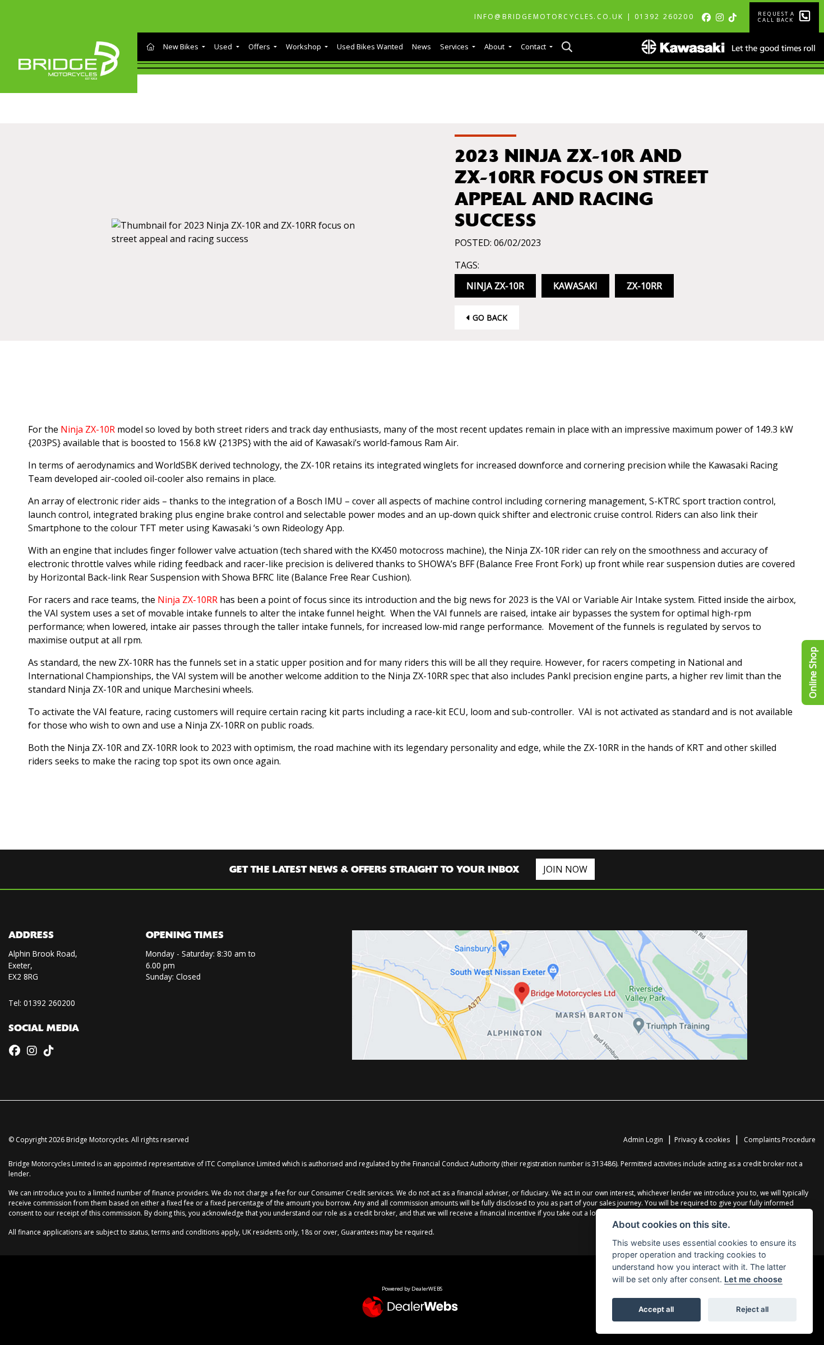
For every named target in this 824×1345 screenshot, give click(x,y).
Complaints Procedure (780, 1139)
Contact (534, 46)
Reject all (752, 1309)
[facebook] (708, 17)
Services (455, 46)
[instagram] (721, 17)
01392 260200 (664, 16)
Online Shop (813, 672)
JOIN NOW (565, 869)
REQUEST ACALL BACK (776, 17)
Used (224, 46)
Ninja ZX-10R (495, 286)
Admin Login (643, 1139)
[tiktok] (734, 17)
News (421, 46)
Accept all (656, 1309)
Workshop (304, 46)
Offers (260, 46)
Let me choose (753, 1279)
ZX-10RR (644, 286)
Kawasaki (575, 286)
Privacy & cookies (702, 1139)
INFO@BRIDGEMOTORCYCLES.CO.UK (548, 16)
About (495, 46)
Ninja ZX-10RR (187, 599)
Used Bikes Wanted (370, 46)
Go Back (488, 317)
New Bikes (181, 46)
